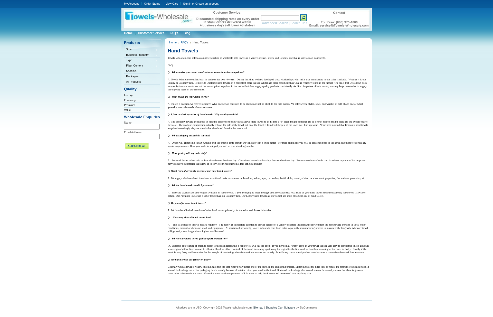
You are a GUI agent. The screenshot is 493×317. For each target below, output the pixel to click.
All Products (133, 81)
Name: (128, 122)
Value (127, 109)
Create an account (207, 3)
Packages (132, 76)
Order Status (152, 3)
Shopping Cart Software (280, 307)
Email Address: (133, 132)
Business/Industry (136, 55)
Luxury (128, 95)
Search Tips (298, 23)
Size (127, 50)
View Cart (172, 3)
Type (128, 60)
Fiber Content (133, 66)
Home (173, 42)
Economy (130, 100)
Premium (129, 105)
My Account (131, 3)
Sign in (187, 3)
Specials (131, 70)
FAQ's (184, 42)
